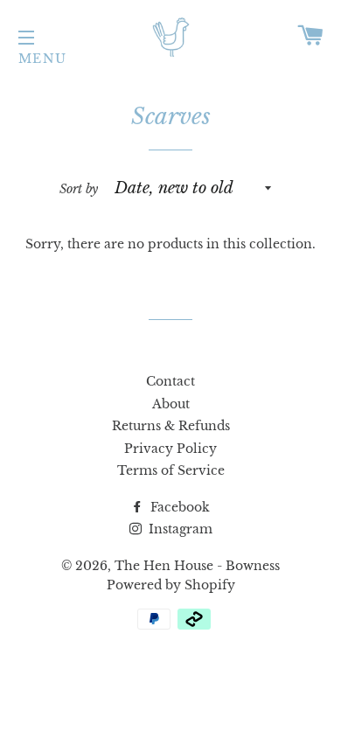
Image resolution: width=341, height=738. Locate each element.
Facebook (178, 507)
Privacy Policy (170, 448)
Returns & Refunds (171, 426)
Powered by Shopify (171, 585)
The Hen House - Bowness (197, 566)
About (171, 404)
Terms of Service (171, 470)
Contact (170, 381)
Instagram (178, 529)
